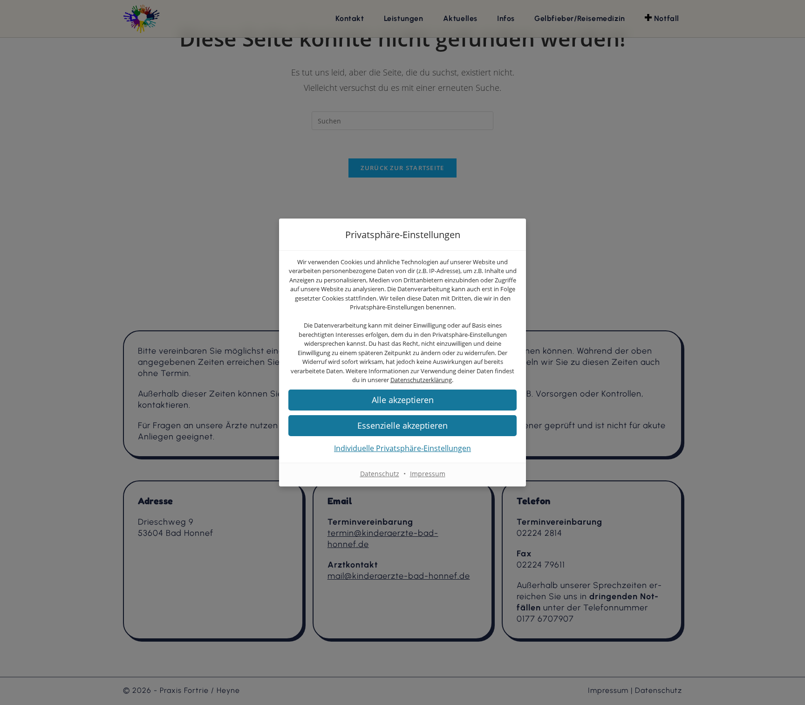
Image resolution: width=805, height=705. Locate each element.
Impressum (427, 473)
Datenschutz (379, 473)
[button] (402, 425)
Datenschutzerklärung (421, 380)
